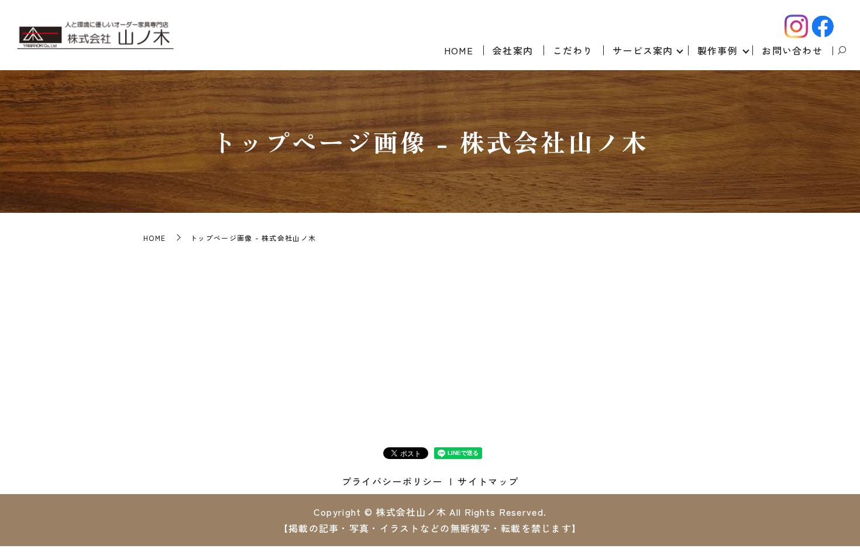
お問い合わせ (792, 50)
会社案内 (513, 50)
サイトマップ (487, 481)
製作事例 (717, 50)
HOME (458, 50)
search (842, 51)
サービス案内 (643, 50)
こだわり (573, 50)
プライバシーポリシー (392, 481)
